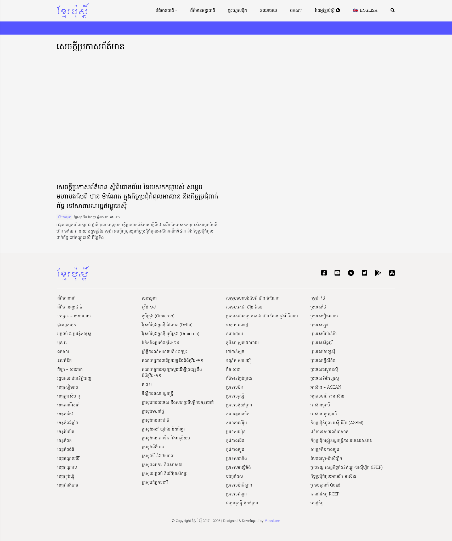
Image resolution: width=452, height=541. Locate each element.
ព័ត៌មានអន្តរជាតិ (202, 11)
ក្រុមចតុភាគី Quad (325, 485)
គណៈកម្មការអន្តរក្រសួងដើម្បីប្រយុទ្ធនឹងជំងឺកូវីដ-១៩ (172, 373)
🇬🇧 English (365, 11)
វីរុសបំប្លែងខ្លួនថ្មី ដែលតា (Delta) (167, 325)
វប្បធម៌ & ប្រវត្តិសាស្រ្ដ (74, 334)
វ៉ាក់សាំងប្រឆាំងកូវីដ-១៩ (160, 343)
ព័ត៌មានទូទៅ (64, 217)
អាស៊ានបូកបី (320, 405)
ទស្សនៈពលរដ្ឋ (237, 325)
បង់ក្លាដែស (234, 476)
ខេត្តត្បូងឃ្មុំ (65, 476)
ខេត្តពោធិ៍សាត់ (68, 405)
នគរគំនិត (64, 361)
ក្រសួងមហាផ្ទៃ (153, 411)
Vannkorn (272, 520)
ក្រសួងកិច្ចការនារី (155, 483)
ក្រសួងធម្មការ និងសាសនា (162, 465)
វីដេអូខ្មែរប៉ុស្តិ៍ (325, 11)
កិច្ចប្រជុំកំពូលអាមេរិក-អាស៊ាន (333, 476)
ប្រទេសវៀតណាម (324, 316)
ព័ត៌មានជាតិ (165, 11)
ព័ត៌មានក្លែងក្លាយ (239, 379)
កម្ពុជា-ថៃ (317, 298)
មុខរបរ (62, 343)
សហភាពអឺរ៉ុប (236, 423)
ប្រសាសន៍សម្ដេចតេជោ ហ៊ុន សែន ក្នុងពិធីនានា (262, 316)
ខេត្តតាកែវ (65, 414)
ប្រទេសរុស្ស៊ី (235, 396)
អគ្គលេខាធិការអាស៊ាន (327, 396)
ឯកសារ (296, 11)
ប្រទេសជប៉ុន (236, 432)
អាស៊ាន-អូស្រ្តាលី (323, 414)
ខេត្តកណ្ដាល (67, 468)
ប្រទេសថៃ (318, 307)
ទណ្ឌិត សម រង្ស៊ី (238, 361)
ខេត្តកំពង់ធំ (65, 450)
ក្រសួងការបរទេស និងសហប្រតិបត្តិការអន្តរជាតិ (178, 403)
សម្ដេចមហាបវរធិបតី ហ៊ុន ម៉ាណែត (253, 298)
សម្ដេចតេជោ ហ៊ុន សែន (244, 307)
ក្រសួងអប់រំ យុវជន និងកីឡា (163, 429)
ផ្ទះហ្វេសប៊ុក (237, 11)
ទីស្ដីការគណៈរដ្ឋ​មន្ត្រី (157, 394)
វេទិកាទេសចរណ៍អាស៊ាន (329, 432)
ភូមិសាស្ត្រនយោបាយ (242, 343)
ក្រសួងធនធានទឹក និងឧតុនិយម (166, 438)
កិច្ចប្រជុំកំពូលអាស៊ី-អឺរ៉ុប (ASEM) (336, 423)
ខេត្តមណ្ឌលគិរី (68, 459)
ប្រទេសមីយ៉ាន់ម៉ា (323, 334)
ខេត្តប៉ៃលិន (65, 432)
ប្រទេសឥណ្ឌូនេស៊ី (324, 370)
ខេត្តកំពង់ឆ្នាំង (67, 423)
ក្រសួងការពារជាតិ (155, 420)
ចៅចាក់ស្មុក (235, 352)
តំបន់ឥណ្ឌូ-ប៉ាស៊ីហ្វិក (326, 459)
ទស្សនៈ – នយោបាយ (74, 316)
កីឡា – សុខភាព (70, 370)
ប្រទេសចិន (234, 387)
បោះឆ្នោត (149, 298)
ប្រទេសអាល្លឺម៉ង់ (238, 468)
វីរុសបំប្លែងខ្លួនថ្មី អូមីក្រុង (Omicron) (170, 334)
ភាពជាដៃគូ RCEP (325, 494)
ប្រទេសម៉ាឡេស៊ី (322, 352)
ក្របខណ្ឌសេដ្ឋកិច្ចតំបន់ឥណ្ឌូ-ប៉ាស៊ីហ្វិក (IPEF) (346, 468)
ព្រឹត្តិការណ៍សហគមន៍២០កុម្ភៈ (164, 352)
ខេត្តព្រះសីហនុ (68, 396)
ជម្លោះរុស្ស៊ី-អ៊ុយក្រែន (242, 503)
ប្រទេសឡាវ (319, 325)
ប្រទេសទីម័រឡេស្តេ (324, 379)
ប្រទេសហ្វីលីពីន (322, 361)
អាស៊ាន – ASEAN (325, 387)
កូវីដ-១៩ (149, 307)
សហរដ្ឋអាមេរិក (238, 414)
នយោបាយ (268, 11)
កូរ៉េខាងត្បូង (235, 450)
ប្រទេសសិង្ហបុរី (321, 343)
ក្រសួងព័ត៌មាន (153, 447)
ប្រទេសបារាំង (236, 459)
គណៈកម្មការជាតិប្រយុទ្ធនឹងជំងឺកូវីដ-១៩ (172, 361)
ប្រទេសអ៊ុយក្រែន (239, 405)
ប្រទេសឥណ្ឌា (236, 494)
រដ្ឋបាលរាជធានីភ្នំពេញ (74, 379)
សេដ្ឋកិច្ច (317, 503)
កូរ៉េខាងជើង (235, 441)
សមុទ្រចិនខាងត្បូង (324, 450)
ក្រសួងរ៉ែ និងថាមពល (158, 456)
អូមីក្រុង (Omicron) (158, 316)
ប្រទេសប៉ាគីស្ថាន (239, 485)
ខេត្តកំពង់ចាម (67, 485)
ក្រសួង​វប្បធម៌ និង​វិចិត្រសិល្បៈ (165, 474)
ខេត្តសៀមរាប (67, 387)
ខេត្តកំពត (64, 441)
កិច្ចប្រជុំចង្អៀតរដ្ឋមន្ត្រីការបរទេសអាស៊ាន (341, 441)
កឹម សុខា (233, 370)
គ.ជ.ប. (147, 385)
